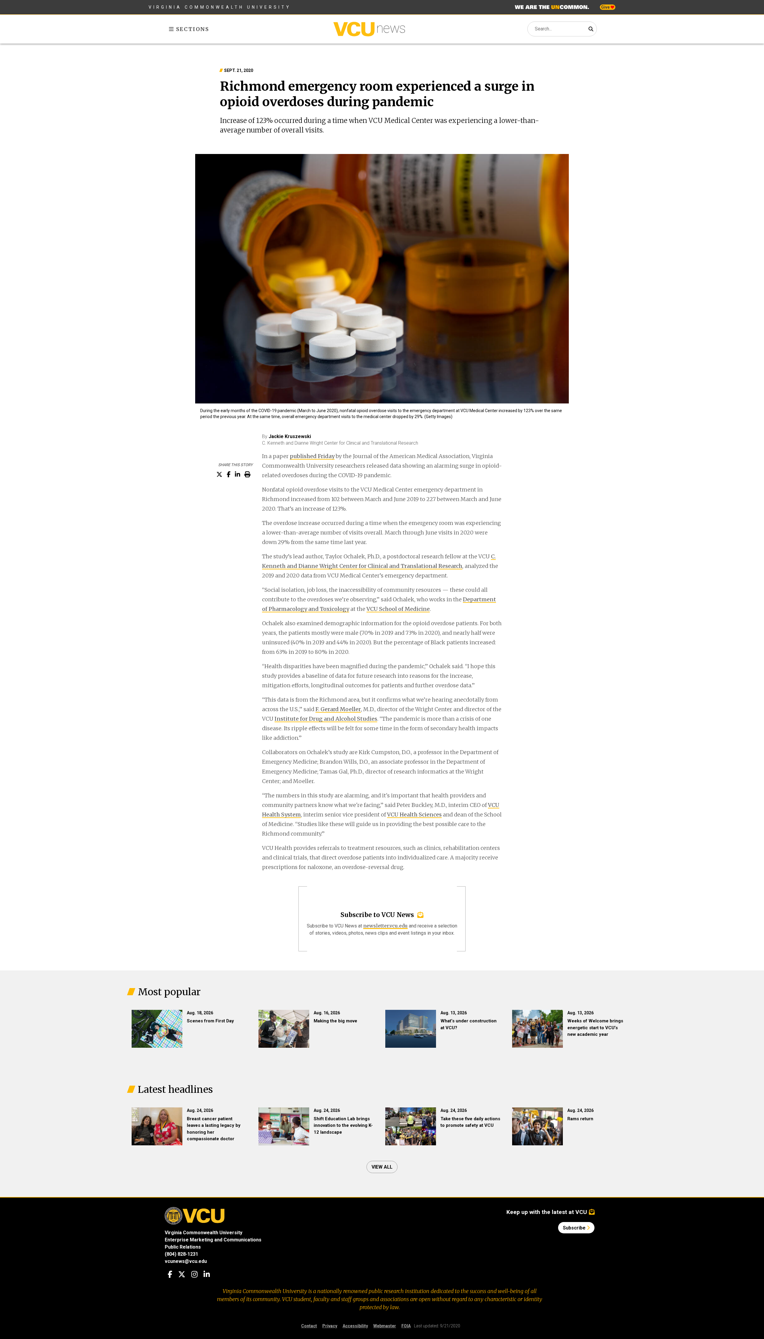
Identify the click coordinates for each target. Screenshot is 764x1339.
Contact (309, 1325)
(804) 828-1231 (181, 1254)
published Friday (312, 456)
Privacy (329, 1325)
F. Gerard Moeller (338, 709)
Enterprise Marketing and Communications (213, 1240)
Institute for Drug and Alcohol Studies (326, 718)
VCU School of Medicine (398, 608)
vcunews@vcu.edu (186, 1261)
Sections (191, 29)
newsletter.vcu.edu (385, 926)
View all (382, 1167)
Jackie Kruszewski (290, 436)
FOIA (406, 1325)
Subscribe (575, 1228)
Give (606, 7)
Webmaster (384, 1325)
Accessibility (355, 1325)
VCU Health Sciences (414, 814)
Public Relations (183, 1247)
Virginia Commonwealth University (220, 7)
